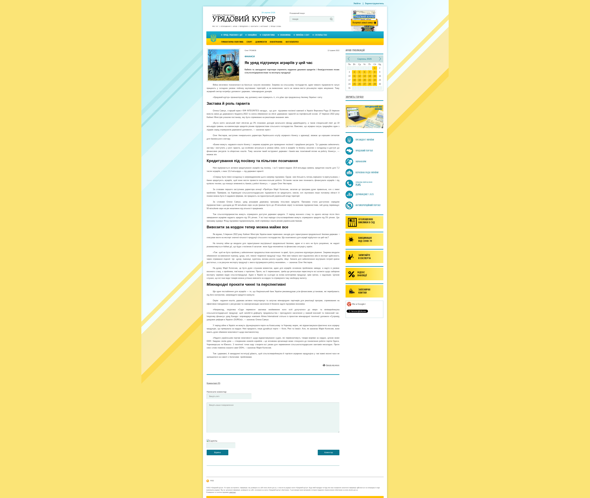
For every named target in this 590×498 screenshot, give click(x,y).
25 (354, 84)
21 (370, 80)
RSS (212, 481)
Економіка (285, 35)
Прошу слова (276, 26)
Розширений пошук (297, 13)
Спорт (249, 42)
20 (365, 80)
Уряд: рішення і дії (232, 35)
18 (354, 80)
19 (359, 80)
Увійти (357, 3)
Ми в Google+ (359, 304)
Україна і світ (302, 35)
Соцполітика (268, 35)
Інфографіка (276, 42)
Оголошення (225, 26)
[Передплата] (364, 127)
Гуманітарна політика (232, 42)
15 (375, 76)
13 (365, 76)
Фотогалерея (292, 42)
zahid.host (232, 492)
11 (354, 76)
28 (370, 84)
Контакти (254, 26)
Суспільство (321, 35)
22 (375, 80)
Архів (235, 26)
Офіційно (252, 35)
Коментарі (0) (213, 383)
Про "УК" (215, 26)
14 (370, 76)
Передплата (243, 26)
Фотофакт (264, 26)
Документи (261, 42)
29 (375, 84)
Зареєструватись (374, 3)
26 (359, 84)
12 (359, 76)
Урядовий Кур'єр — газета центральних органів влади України (243, 15)
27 (365, 84)
